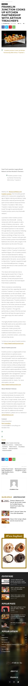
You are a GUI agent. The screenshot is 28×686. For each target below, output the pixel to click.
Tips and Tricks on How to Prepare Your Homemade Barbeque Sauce (18, 616)
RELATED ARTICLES (7, 497)
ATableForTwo (6, 23)
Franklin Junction (18, 444)
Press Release (22, 446)
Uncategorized (9, 1)
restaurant (4, 448)
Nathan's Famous (13, 446)
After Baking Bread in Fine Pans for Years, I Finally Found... (18, 608)
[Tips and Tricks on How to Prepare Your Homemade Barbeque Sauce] (5, 617)
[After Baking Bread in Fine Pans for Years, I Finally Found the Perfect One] (5, 609)
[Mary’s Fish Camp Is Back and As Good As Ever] (5, 521)
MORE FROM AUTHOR (19, 497)
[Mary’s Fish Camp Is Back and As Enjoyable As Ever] (5, 597)
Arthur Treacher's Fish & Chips (12, 443)
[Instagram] (14, 682)
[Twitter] (18, 682)
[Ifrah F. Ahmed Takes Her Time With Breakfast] (5, 513)
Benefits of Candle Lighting (18, 622)
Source (4, 440)
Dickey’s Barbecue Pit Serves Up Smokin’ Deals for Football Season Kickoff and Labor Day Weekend (18, 504)
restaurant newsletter (7, 450)
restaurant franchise (13, 448)
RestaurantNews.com (15, 192)
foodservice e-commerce (7, 444)
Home (3, 1)
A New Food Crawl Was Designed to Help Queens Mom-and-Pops (8, 471)
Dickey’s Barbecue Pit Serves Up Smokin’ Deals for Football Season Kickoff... (18, 581)
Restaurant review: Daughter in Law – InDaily (20, 470)
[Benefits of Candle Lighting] (5, 624)
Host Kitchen (5, 446)
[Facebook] (9, 682)
